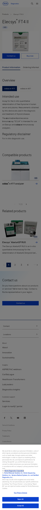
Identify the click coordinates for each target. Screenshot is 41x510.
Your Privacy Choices (20, 493)
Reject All (20, 499)
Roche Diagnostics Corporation (14, 471)
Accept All (20, 506)
